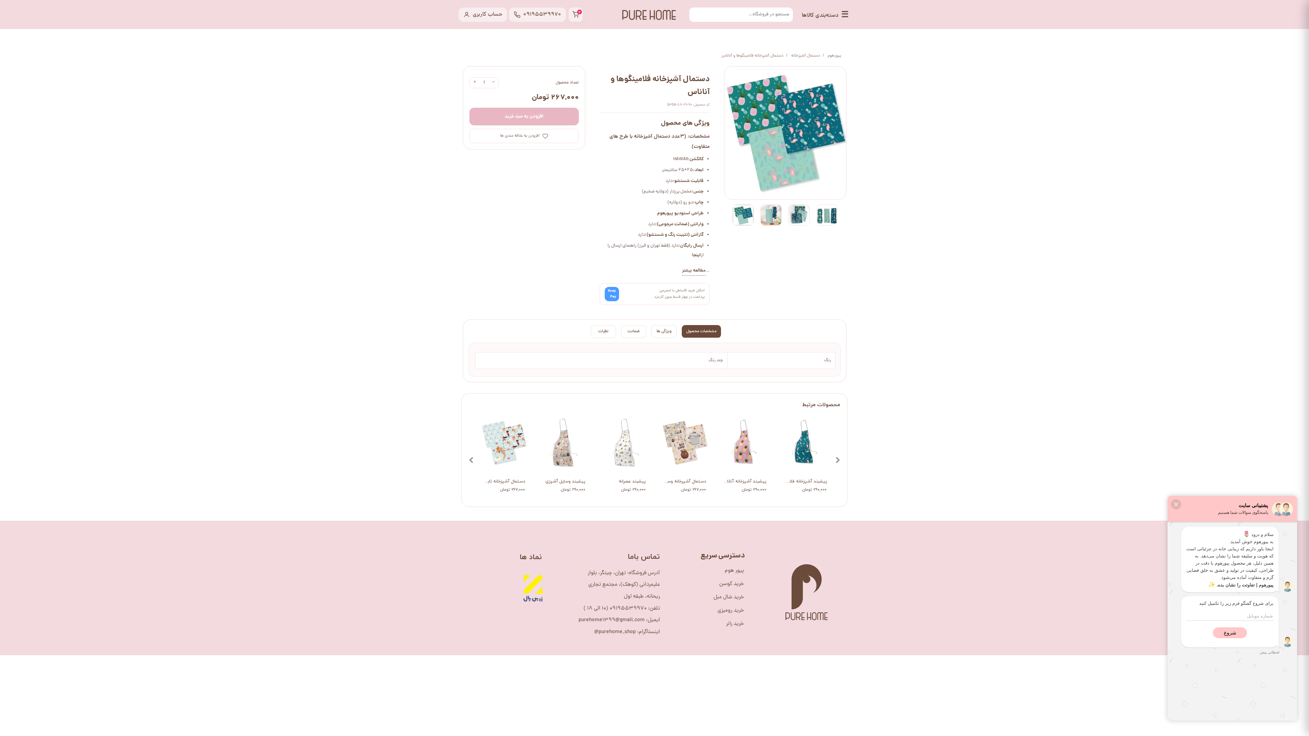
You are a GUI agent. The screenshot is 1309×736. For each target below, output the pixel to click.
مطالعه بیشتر (694, 270)
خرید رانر (735, 624)
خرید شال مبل (728, 597)
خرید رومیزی (731, 611)
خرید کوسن (731, 584)
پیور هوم (734, 571)
